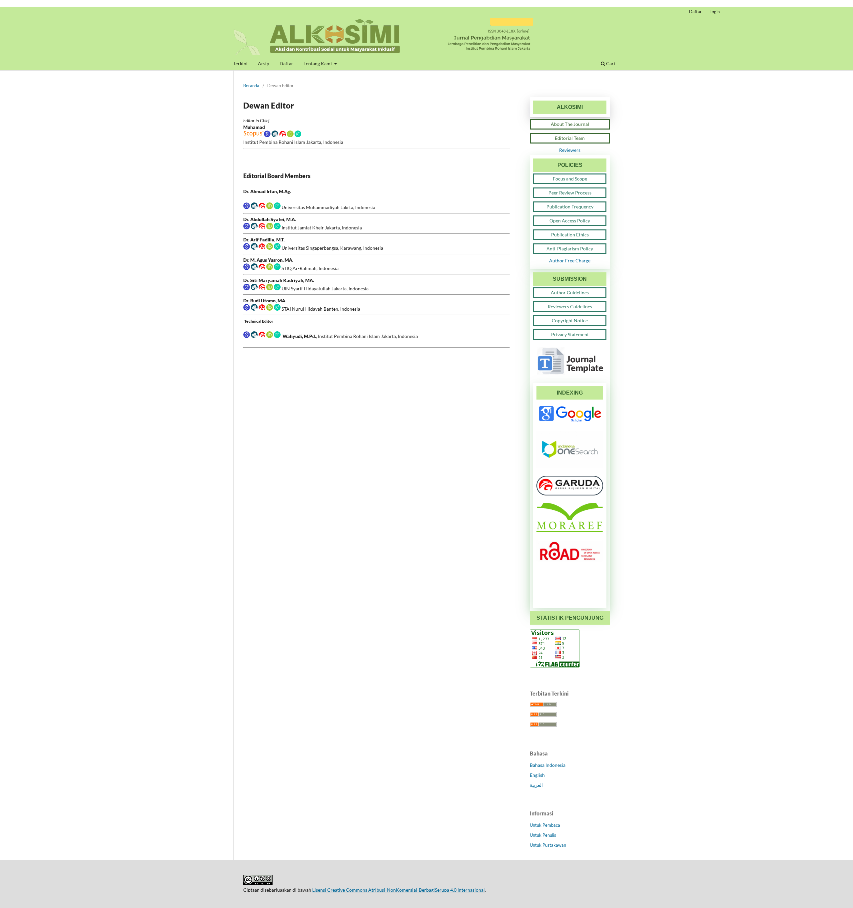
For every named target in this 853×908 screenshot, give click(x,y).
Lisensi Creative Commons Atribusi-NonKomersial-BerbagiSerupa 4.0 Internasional (398, 890)
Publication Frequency (569, 206)
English (537, 775)
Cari (610, 63)
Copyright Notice (570, 320)
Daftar (286, 63)
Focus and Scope (570, 178)
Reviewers (569, 150)
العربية (536, 785)
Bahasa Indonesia (547, 765)
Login (714, 11)
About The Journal (570, 124)
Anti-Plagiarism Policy (569, 248)
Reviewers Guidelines (570, 306)
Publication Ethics (570, 234)
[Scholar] (257, 135)
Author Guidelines (570, 292)
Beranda (251, 85)
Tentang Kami (318, 63)
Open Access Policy (569, 220)
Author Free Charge (569, 260)
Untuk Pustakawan (548, 845)
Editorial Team (570, 138)
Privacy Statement (570, 334)
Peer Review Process (569, 192)
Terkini (240, 63)
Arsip (263, 63)
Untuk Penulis (543, 835)
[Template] (569, 374)
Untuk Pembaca (545, 825)
